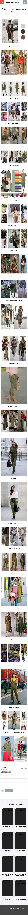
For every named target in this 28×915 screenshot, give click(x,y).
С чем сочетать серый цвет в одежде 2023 (20, 874)
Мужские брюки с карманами (7, 898)
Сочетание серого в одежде (20, 851)
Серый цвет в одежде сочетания (20, 827)
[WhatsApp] (8, 772)
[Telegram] (10, 772)
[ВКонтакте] (2, 772)
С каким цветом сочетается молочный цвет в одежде (7, 851)
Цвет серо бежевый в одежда (7, 874)
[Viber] (6, 772)
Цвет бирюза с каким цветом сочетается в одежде (20, 898)
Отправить (9, 791)
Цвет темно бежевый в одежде (7, 827)
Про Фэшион (12, 908)
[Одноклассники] (4, 772)
